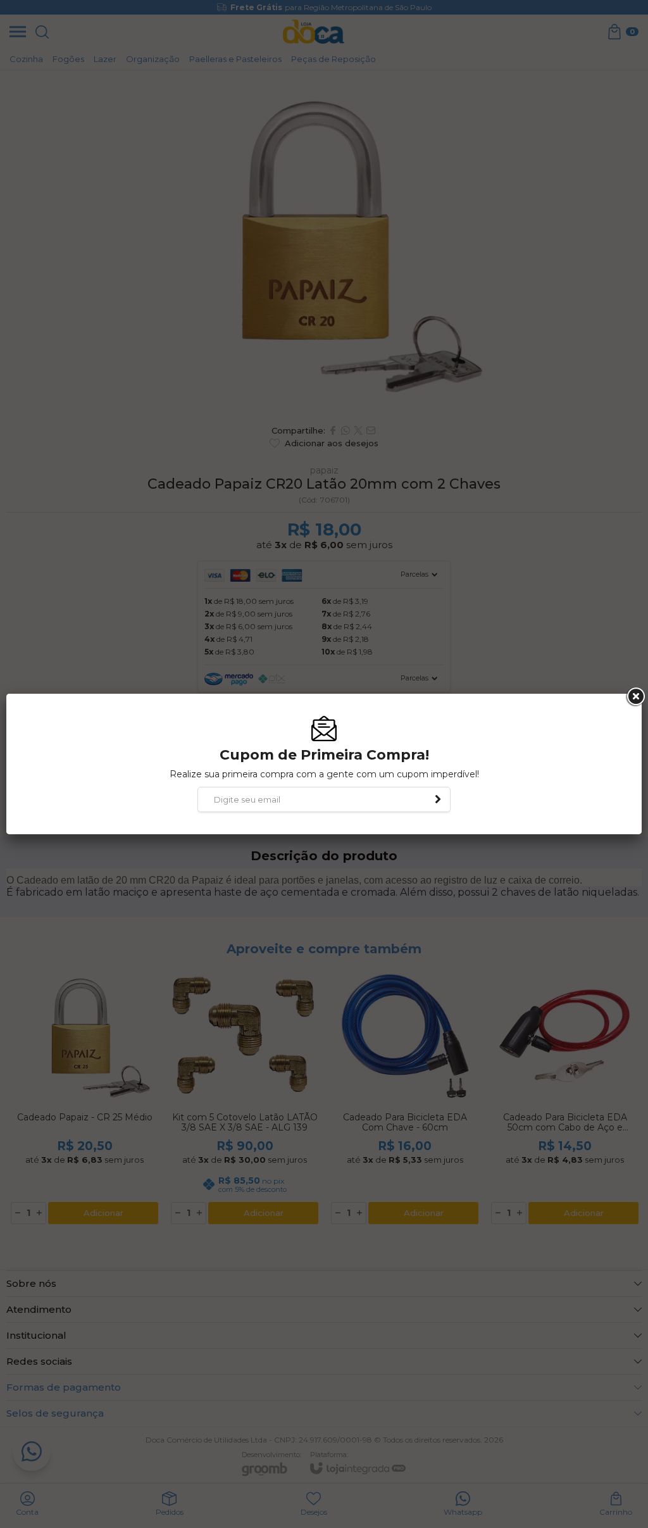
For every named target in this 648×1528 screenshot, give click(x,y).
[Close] (634, 697)
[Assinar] (438, 799)
